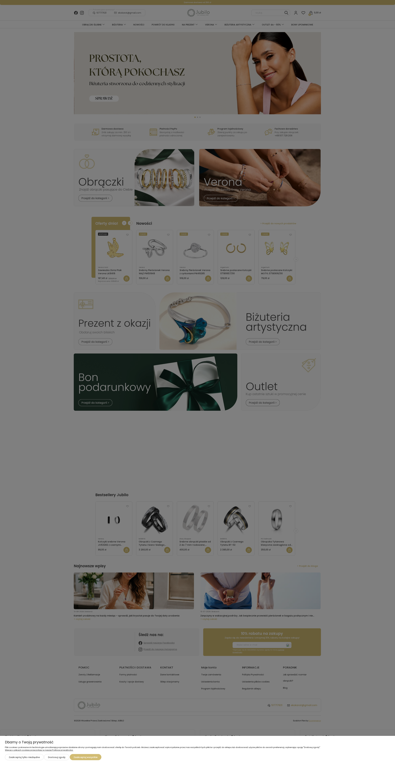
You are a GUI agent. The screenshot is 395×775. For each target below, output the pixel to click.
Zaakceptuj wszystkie (86, 757)
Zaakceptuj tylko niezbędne (24, 757)
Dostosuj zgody (56, 757)
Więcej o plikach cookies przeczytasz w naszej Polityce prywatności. (39, 750)
